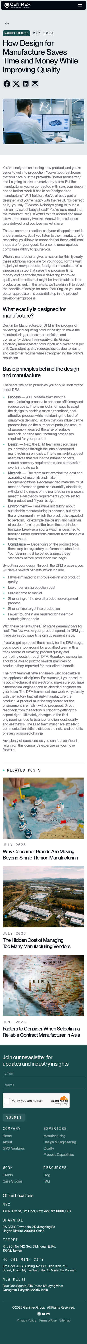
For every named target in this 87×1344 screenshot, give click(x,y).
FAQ (47, 1181)
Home (7, 1136)
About (7, 1142)
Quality (49, 1148)
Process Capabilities (59, 1155)
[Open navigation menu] (80, 5)
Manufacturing (54, 1136)
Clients (8, 1175)
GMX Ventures (14, 1148)
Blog (47, 1175)
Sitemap (64, 1320)
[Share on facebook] (7, 83)
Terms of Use (48, 1320)
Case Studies (13, 1181)
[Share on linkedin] (25, 83)
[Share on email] (35, 83)
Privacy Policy (26, 1320)
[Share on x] (16, 83)
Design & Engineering (60, 1142)
